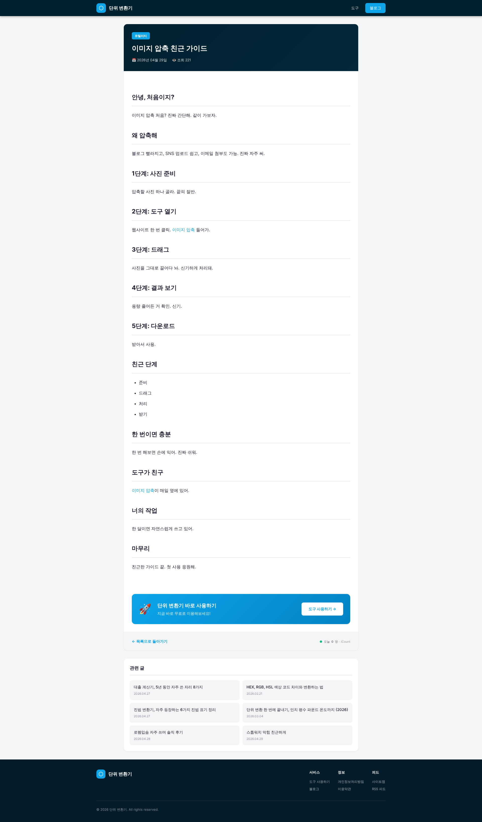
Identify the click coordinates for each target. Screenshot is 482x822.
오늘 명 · (335, 641)
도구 (355, 8)
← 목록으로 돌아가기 (149, 641)
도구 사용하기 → (322, 609)
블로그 (375, 8)
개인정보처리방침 (351, 782)
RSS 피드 (379, 789)
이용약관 (344, 789)
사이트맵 (378, 782)
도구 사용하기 (319, 782)
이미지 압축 (183, 229)
